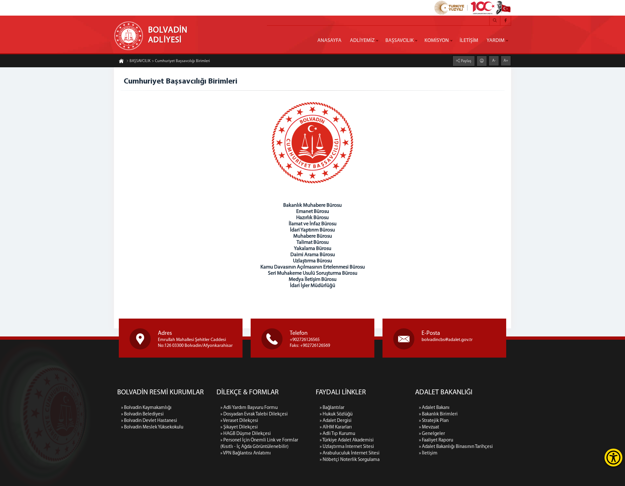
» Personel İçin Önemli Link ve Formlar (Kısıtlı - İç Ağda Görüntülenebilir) (259, 443)
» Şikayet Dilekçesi (239, 427)
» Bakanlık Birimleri (438, 414)
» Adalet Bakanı (434, 407)
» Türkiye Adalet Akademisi (347, 440)
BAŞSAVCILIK (399, 40)
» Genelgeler (432, 433)
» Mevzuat (429, 427)
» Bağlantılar (332, 407)
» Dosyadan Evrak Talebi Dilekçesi (254, 414)
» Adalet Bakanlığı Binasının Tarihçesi (456, 446)
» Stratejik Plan (434, 420)
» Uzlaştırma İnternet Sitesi (347, 446)
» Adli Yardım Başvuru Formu (249, 407)
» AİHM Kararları (336, 427)
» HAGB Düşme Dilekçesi (245, 433)
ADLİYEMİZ (362, 40)
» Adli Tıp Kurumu (337, 433)
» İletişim (428, 453)
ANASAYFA (329, 40)
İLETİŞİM (469, 40)
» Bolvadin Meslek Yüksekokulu (152, 427)
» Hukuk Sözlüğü (336, 414)
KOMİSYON (436, 40)
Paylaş (465, 61)
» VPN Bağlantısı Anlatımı (245, 453)
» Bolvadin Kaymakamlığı (146, 407)
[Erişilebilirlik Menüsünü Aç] (613, 457)
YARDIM (496, 40)
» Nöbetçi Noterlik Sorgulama (350, 459)
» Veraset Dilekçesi (239, 420)
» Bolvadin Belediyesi (142, 414)
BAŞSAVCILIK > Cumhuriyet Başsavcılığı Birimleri (170, 61)
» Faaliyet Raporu (436, 440)
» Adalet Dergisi (336, 420)
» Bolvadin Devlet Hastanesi (149, 420)
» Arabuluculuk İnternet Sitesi (350, 453)
